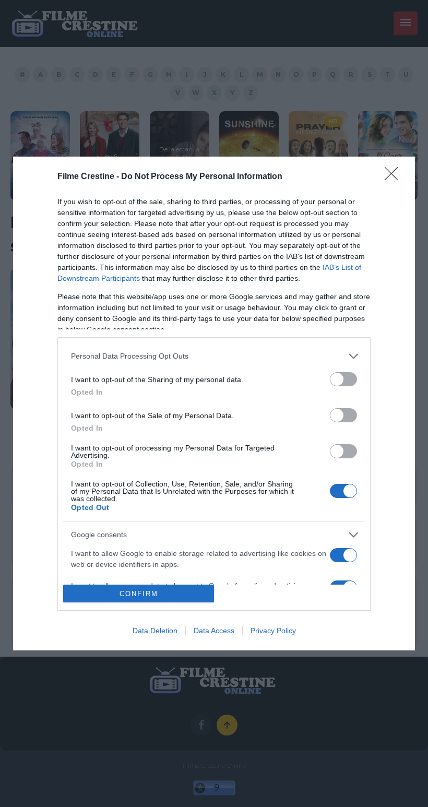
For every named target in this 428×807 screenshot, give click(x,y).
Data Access (214, 630)
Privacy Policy (273, 630)
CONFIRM (139, 594)
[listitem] (214, 356)
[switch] (343, 379)
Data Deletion (155, 630)
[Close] (395, 177)
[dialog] (214, 404)
